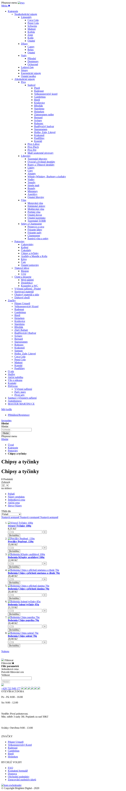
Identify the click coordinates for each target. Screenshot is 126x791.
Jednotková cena (16, 499)
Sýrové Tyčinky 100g (19, 525)
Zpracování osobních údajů (22, 779)
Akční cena (14, 502)
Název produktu (16, 496)
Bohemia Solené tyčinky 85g (23, 604)
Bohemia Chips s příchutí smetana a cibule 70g (34, 573)
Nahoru (5, 651)
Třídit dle (6, 511)
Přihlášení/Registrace (19, 415)
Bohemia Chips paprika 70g (23, 620)
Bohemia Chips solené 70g (22, 636)
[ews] (21, 2)
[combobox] (16, 429)
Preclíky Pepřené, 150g (20, 541)
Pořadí (11, 493)
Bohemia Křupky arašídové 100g (26, 557)
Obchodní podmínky (18, 776)
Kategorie (13, 447)
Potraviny (13, 450)
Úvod (11, 444)
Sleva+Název (15, 505)
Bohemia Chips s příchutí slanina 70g (28, 588)
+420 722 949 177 (11, 688)
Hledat (4, 439)
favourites (6, 420)
